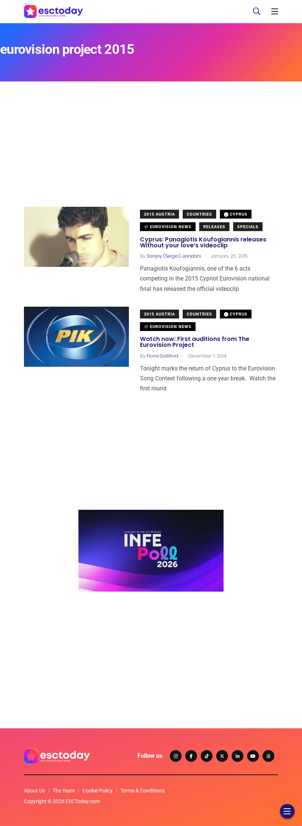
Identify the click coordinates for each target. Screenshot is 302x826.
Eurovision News (170, 226)
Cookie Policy (97, 791)
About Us (34, 791)
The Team (64, 791)
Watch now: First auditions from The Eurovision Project (194, 342)
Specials (248, 226)
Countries (199, 214)
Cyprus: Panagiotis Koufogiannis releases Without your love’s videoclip (203, 242)
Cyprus (237, 214)
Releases (214, 226)
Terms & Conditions (142, 791)
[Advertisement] (151, 155)
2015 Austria (159, 214)
